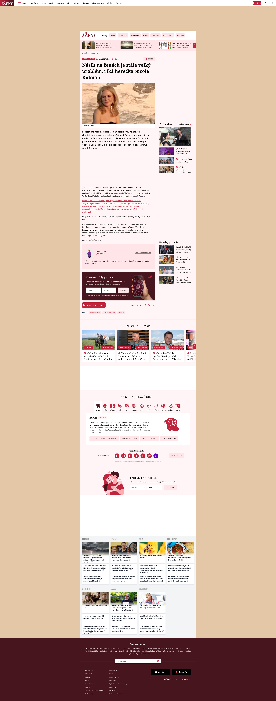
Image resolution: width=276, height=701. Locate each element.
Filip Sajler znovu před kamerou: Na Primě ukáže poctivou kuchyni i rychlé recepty (183, 259)
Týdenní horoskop (129, 439)
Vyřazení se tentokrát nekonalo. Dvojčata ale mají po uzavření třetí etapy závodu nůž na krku (184, 270)
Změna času (136, 648)
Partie (144, 648)
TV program (127, 648)
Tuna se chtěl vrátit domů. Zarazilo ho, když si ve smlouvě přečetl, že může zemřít (132, 357)
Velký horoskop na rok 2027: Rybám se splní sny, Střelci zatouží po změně (143, 45)
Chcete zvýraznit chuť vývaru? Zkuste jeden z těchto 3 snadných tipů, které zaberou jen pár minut (179, 568)
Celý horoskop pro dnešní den (104, 439)
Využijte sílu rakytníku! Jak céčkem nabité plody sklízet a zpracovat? (152, 617)
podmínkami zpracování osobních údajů (116, 295)
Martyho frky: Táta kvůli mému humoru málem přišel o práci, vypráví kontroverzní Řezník (122, 608)
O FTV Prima (89, 670)
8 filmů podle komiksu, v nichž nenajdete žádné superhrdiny (93, 617)
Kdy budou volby (159, 648)
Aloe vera (140, 651)
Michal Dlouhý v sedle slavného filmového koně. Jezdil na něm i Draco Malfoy (98, 356)
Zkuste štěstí (176, 456)
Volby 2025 (103, 651)
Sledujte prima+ (73, 3)
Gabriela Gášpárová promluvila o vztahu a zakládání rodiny (184, 171)
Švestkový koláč (145, 654)
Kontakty (112, 680)
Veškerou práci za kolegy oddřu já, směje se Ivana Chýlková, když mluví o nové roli (123, 578)
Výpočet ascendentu (169, 651)
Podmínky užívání (91, 684)
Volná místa (89, 674)
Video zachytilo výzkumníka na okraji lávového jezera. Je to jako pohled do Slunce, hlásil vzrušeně (151, 578)
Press (111, 674)
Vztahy (43, 3)
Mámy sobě (118, 3)
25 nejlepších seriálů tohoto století (95, 605)
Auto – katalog (185, 648)
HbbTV (87, 680)
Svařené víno (113, 651)
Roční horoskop (169, 439)
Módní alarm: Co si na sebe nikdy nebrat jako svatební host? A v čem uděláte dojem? (181, 46)
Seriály (51, 3)
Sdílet (150, 59)
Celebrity (34, 3)
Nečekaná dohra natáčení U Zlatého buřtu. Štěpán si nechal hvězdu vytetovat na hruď (122, 568)
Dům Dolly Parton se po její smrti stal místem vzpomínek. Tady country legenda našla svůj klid (151, 629)
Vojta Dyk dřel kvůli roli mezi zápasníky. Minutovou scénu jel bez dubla (184, 249)
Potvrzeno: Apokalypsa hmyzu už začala (151, 556)
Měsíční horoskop (149, 439)
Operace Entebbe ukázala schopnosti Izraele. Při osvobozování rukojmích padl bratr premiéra (152, 569)
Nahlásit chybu (89, 694)
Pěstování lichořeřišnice (153, 651)
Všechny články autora (143, 253)
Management (113, 670)
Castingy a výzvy (114, 677)
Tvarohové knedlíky (184, 651)
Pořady (109, 3)
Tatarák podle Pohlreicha (127, 651)
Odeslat (123, 290)
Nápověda (112, 687)
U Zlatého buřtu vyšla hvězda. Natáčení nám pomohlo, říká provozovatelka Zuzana (122, 557)
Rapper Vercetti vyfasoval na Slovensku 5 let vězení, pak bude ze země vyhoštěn (124, 618)
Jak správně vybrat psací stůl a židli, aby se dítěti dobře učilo (150, 607)
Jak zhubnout (90, 648)
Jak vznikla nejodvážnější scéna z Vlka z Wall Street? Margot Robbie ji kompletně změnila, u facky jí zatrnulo (95, 630)
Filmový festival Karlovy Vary (93, 3)
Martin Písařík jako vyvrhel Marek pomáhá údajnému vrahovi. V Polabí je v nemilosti (166, 357)
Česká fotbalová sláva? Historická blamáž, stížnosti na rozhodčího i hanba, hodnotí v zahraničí (95, 568)
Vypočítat (171, 487)
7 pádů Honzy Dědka (91, 651)
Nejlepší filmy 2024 (103, 648)
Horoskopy (60, 3)
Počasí (149, 648)
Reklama (87, 677)
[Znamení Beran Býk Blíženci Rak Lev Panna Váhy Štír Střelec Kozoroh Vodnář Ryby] (109, 290)
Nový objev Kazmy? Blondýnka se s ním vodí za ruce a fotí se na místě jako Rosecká (124, 629)
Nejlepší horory (116, 648)
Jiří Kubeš (115, 59)
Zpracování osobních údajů (118, 684)
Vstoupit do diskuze (95, 305)
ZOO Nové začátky (172, 648)
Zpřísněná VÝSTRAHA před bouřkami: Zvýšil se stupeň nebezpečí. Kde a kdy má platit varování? (93, 558)
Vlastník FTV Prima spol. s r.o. (94, 690)
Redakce (112, 690)
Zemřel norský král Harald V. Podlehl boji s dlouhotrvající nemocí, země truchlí (93, 578)
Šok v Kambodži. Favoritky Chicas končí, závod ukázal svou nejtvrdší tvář (183, 280)
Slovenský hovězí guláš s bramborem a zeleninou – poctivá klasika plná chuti (179, 557)
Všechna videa (184, 124)
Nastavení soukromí (116, 694)
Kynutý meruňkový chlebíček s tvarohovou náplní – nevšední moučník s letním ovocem (178, 578)
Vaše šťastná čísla (136, 451)
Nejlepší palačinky (132, 654)
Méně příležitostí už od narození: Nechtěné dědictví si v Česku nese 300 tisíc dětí (105, 46)
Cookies (87, 687)
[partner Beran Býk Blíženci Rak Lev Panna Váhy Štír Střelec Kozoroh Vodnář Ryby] (154, 487)
